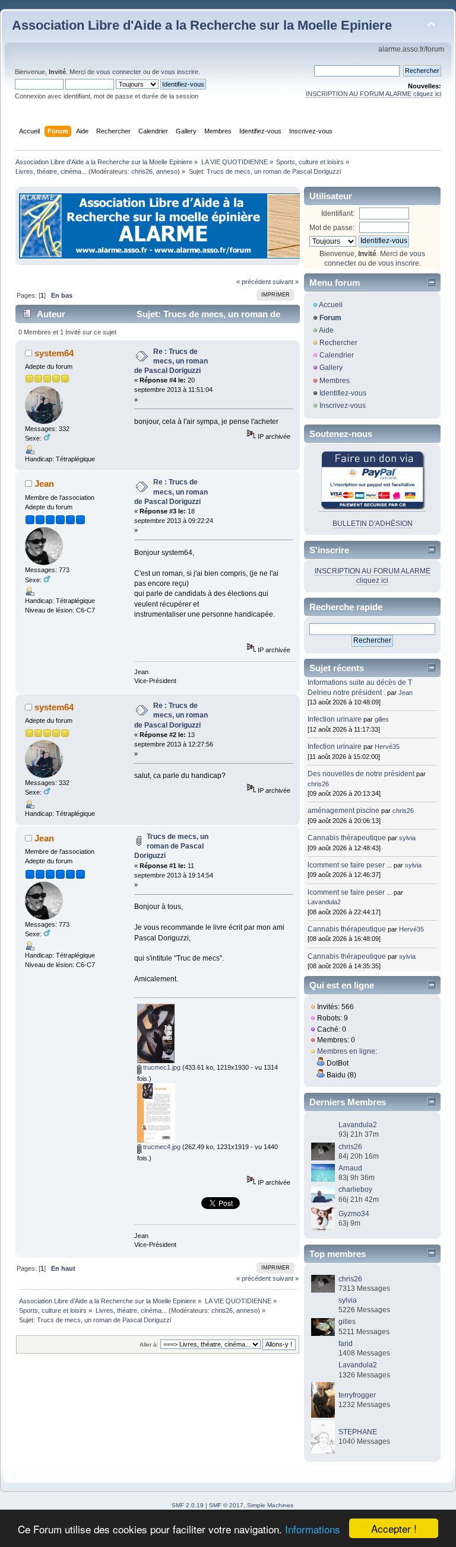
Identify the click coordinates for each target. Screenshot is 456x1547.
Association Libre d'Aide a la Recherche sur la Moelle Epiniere (202, 25)
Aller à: (149, 1344)
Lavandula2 (324, 901)
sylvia (407, 837)
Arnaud (350, 1168)
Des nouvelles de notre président (361, 774)
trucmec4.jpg (160, 1146)
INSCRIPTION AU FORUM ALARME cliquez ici (373, 93)
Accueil (331, 305)
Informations (312, 1529)
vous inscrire (179, 71)
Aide (326, 330)
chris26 (142, 171)
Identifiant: (337, 213)
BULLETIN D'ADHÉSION (372, 523)
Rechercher (338, 343)
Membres (334, 381)
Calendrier (336, 355)
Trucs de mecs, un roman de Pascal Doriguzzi (171, 846)
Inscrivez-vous (342, 405)
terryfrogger (357, 1395)
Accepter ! (394, 1528)
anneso (167, 171)
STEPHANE (357, 1432)
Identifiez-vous (342, 393)
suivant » (286, 281)
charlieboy (355, 1189)
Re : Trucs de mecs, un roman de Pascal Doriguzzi (171, 361)
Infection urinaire (335, 719)
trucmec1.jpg (160, 1067)
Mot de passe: (331, 228)
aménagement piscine (343, 810)
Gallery (331, 367)
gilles (382, 719)
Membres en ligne (346, 1051)
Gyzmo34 (353, 1214)
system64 (54, 353)
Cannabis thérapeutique (347, 838)
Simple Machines (270, 1505)
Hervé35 (387, 746)
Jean (44, 484)
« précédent (253, 281)
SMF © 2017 (226, 1505)
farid (345, 1343)
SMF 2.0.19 (188, 1505)
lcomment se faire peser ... (350, 865)
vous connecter (118, 71)
